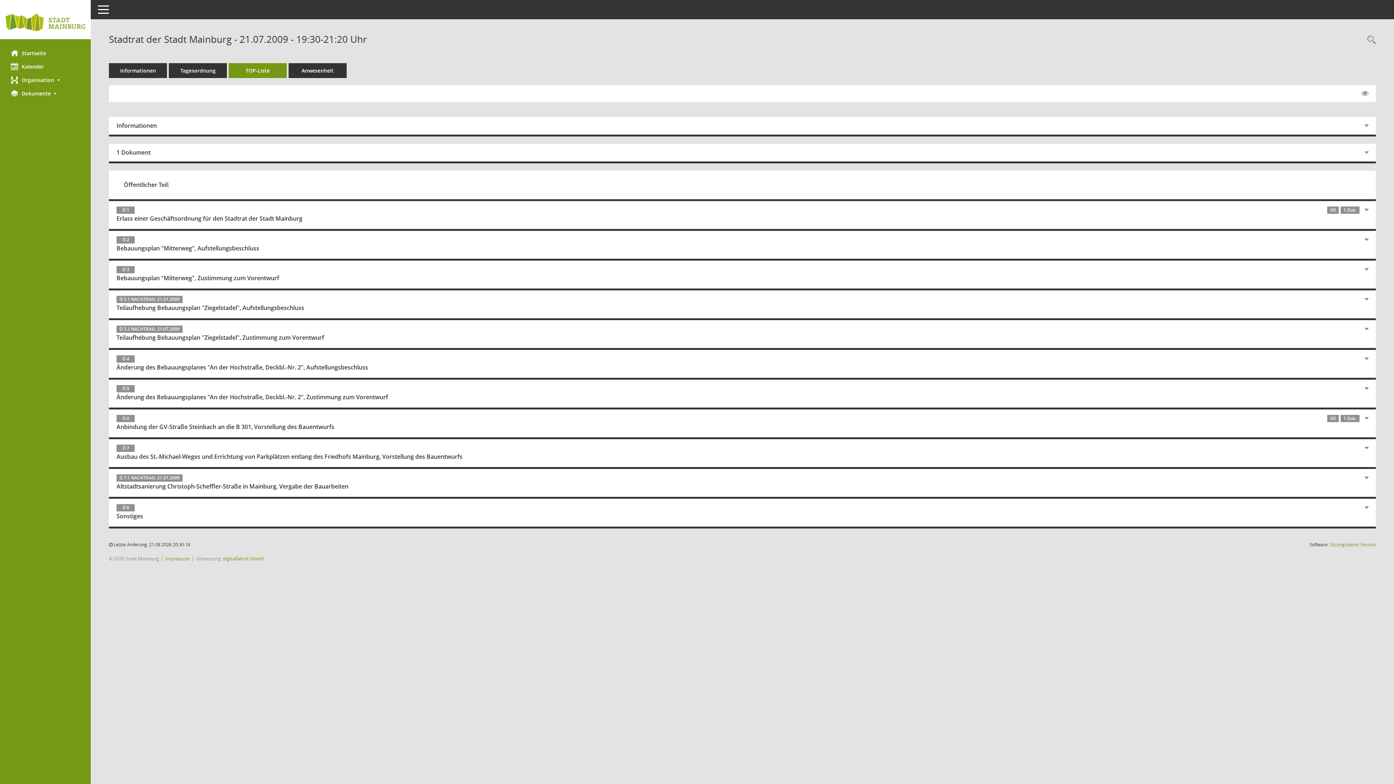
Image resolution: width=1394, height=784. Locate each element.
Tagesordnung (198, 70)
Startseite (34, 53)
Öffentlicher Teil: (146, 185)
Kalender (33, 66)
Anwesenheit (318, 70)
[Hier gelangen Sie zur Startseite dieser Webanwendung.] (45, 22)
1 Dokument (134, 152)
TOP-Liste (258, 70)
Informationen (138, 70)
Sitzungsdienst (1353, 545)
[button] (45, 80)
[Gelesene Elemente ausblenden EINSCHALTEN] (1365, 93)
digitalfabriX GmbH (243, 558)
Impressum (177, 558)
